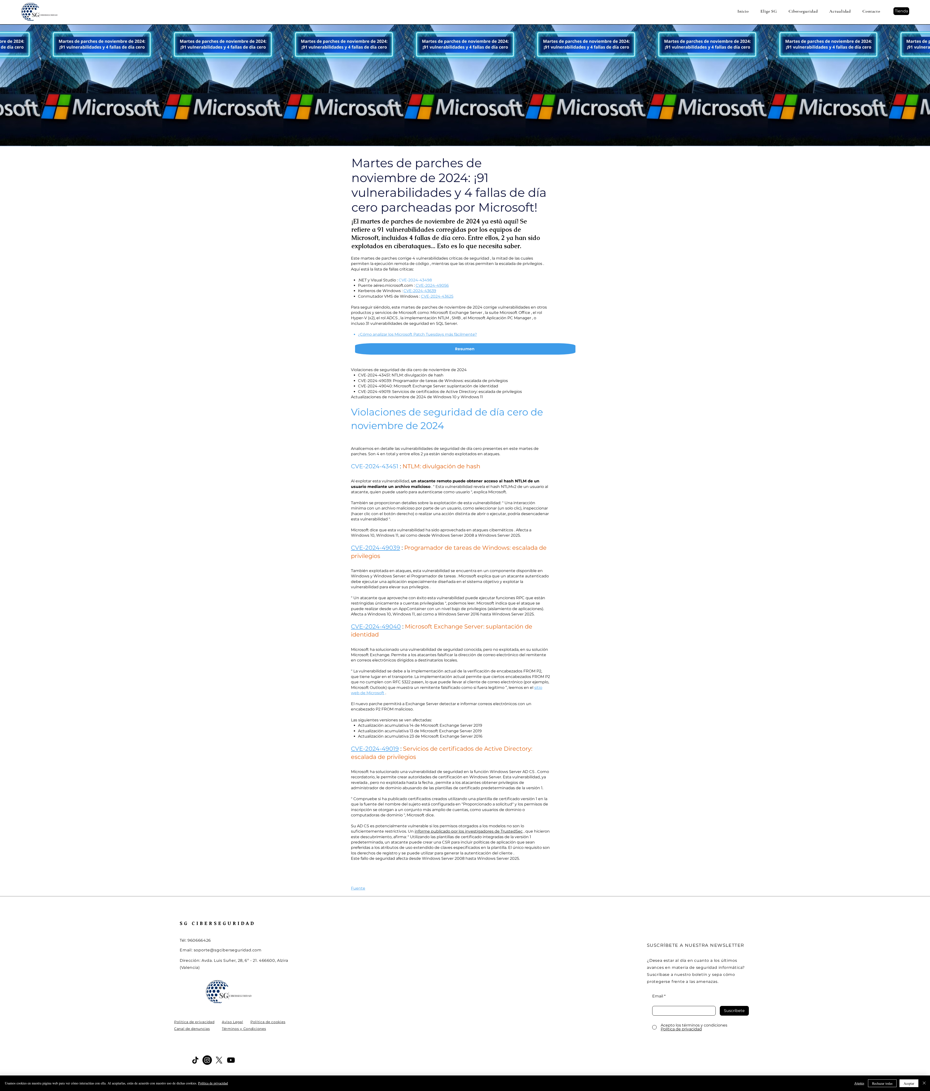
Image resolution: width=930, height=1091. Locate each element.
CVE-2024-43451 (374, 466)
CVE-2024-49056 (432, 285)
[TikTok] (195, 1060)
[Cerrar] (924, 1083)
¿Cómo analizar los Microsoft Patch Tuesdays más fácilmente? (417, 334)
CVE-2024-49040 (376, 626)
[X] (219, 1060)
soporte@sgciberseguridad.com (228, 950)
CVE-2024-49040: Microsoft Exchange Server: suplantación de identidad (428, 386)
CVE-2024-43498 (415, 280)
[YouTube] (231, 1060)
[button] (769, 11)
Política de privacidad (213, 1083)
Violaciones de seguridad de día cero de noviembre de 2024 (409, 369)
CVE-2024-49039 (375, 547)
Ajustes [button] (859, 1083)
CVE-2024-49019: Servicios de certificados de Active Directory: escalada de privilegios (440, 391)
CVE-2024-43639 (419, 290)
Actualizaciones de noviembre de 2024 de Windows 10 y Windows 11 (417, 397)
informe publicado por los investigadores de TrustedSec (469, 831)
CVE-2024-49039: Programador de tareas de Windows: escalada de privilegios (433, 380)
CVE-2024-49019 (375, 748)
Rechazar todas (882, 1083)
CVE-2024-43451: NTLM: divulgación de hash (400, 375)
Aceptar (909, 1083)
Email (657, 996)
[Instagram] (207, 1060)
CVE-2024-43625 (437, 296)
